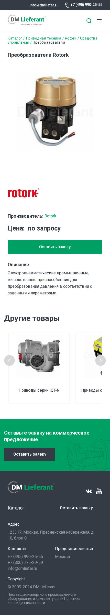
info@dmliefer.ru (44, 5)
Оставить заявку (55, 246)
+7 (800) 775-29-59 (25, 562)
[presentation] (9, 360)
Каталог (15, 38)
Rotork (70, 38)
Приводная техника (43, 38)
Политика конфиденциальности (44, 601)
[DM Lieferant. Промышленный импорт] (27, 23)
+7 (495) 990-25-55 (86, 5)
